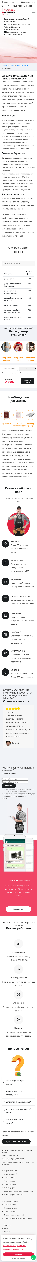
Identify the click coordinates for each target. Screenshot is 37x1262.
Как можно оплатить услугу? (15, 1121)
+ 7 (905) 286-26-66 (18, 960)
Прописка (6, 423)
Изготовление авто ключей (14, 1215)
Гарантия (7, 1225)
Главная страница (8, 65)
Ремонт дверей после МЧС (14, 1195)
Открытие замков (6, 359)
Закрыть (5, 798)
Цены (6, 1228)
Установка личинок (11, 1201)
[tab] (18, 1082)
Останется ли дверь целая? (18, 1102)
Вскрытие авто (18, 359)
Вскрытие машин (22, 65)
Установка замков (30, 359)
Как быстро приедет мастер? (15, 1082)
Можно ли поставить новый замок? (18, 1111)
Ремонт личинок (10, 1184)
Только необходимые (18, 1258)
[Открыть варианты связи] (33, 1257)
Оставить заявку (27, 381)
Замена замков (9, 1177)
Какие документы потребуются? (14, 1093)
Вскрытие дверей (10, 1174)
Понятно (18, 1254)
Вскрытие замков (10, 1171)
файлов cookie (9, 1245)
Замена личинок (10, 1205)
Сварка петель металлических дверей (18, 1191)
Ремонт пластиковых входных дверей (18, 1218)
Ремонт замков (9, 1181)
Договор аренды (30, 424)
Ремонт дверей (9, 1188)
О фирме (7, 1232)
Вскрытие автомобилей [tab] (11, 263)
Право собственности (19, 424)
